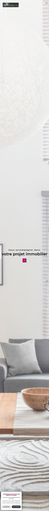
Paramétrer (6, 506)
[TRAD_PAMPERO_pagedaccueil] (11, 6)
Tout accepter (16, 506)
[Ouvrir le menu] (47, 3)
